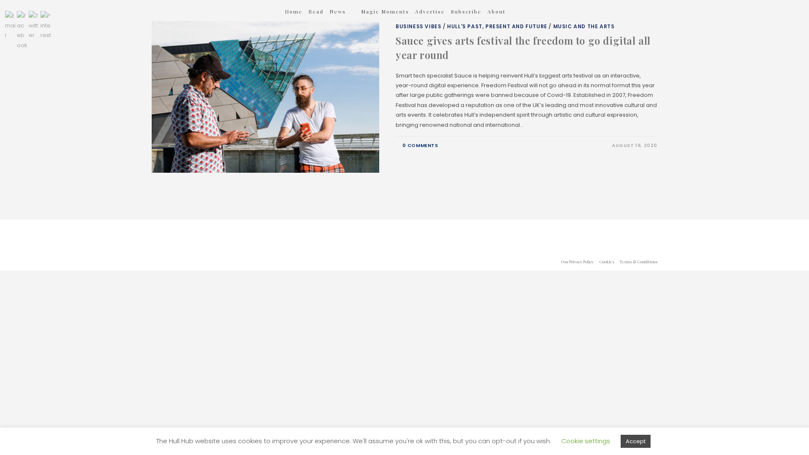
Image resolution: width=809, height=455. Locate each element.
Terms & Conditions (638, 262)
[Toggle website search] (523, 11)
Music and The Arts (584, 26)
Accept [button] (636, 441)
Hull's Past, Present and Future (497, 26)
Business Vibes (418, 26)
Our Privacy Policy (577, 262)
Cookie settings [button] (585, 440)
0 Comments (420, 145)
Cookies (606, 262)
